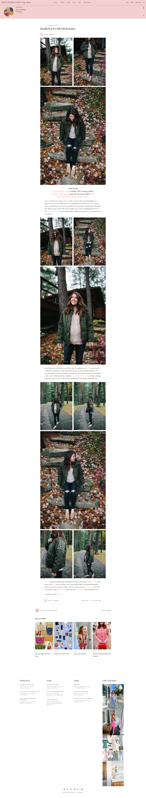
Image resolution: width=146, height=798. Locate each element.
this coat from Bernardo (54, 211)
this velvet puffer (89, 587)
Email (100, 600)
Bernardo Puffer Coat (60, 191)
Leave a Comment (106, 610)
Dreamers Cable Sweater (60, 194)
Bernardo (47, 582)
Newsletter (138, 2)
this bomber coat (79, 589)
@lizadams (112, 681)
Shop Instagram (87, 2)
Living (74, 2)
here (54, 584)
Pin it (93, 600)
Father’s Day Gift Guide (61, 654)
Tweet (96, 600)
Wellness (62, 2)
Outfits (68, 2)
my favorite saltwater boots (79, 376)
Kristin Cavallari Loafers (80, 197)
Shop (127, 2)
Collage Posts (19, 7)
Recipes (56, 2)
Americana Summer (79, 654)
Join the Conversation (47, 610)
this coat (88, 368)
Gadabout (81, 792)
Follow (132, 2)
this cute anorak (61, 589)
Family (79, 2)
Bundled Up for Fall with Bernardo (57, 29)
